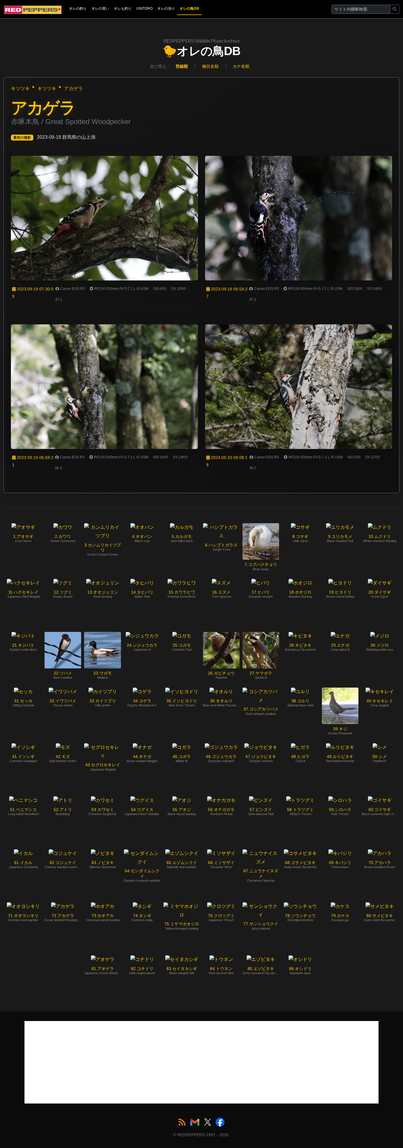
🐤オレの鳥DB (201, 48)
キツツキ (20, 88)
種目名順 (210, 66)
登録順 (182, 66)
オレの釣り (78, 8)
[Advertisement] (201, 1062)
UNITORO (144, 8)
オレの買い (100, 8)
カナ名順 (241, 66)
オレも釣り (123, 8)
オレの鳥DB (189, 8)
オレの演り (166, 8)
